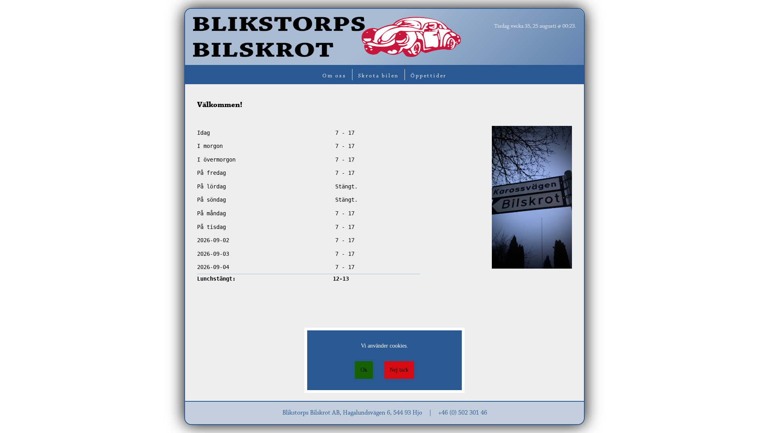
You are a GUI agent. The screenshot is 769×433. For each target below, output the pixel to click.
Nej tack (399, 370)
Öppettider (429, 76)
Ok (363, 370)
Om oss (334, 76)
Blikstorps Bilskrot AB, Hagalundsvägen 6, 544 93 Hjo (352, 413)
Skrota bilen (378, 76)
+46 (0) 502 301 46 (462, 413)
